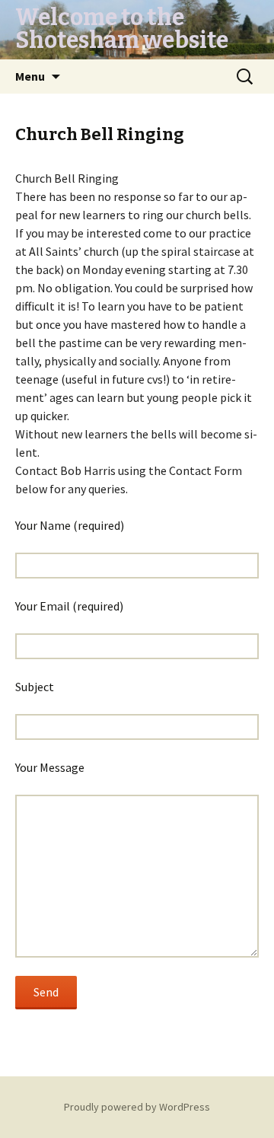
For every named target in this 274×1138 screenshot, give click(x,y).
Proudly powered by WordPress (137, 1107)
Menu (30, 76)
